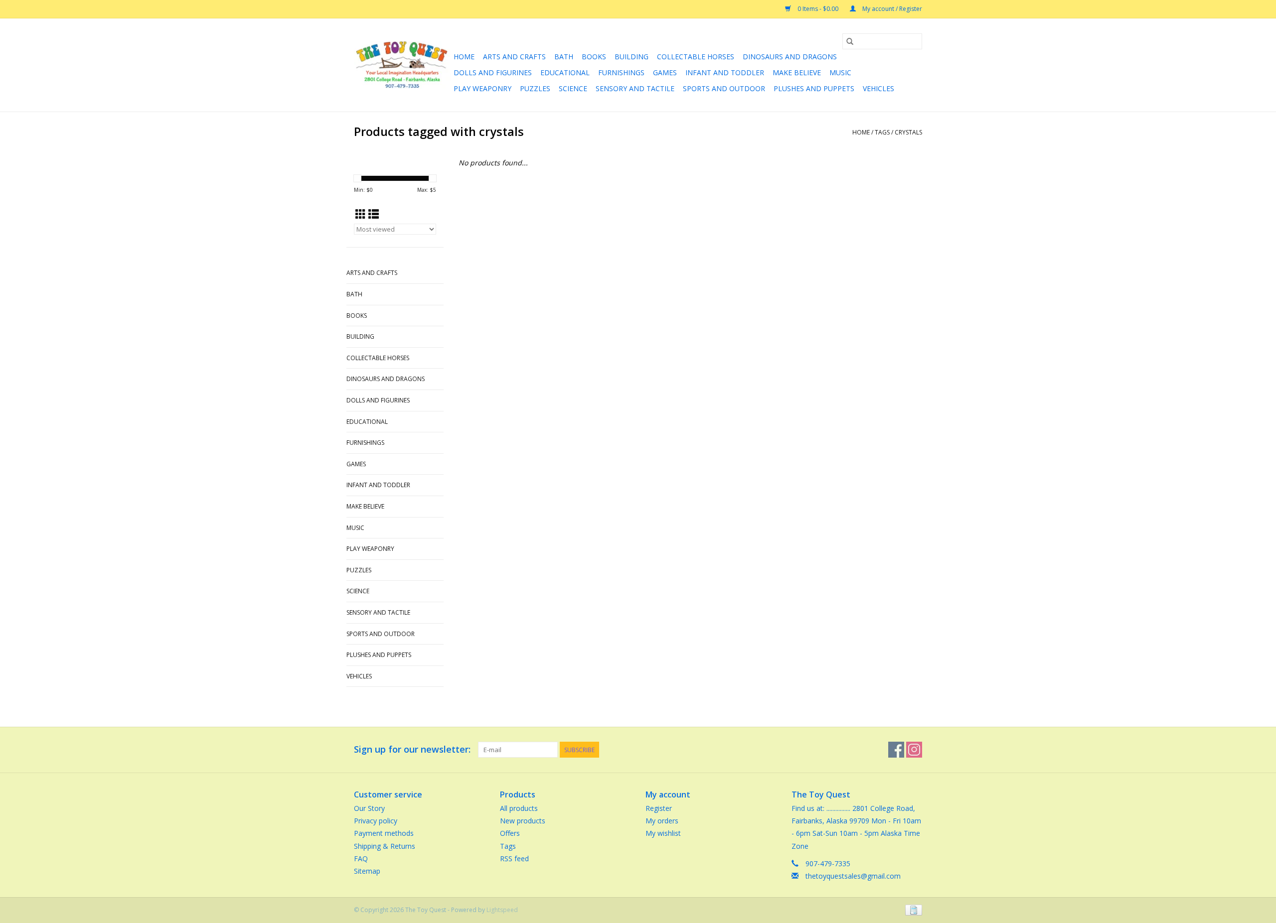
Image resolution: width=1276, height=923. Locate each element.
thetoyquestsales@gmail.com (853, 876)
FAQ (361, 858)
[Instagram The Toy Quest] (914, 750)
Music (840, 72)
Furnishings (621, 72)
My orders (661, 820)
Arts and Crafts (514, 56)
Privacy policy (375, 820)
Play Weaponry (482, 88)
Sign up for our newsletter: (412, 749)
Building (631, 56)
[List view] (373, 214)
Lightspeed (502, 910)
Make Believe (797, 72)
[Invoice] (912, 909)
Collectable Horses (695, 56)
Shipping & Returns (384, 846)
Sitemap (367, 871)
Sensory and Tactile (635, 88)
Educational (565, 72)
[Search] (849, 41)
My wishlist (663, 833)
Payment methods (384, 833)
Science (573, 88)
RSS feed (514, 858)
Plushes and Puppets (814, 88)
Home (464, 56)
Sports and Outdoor (724, 88)
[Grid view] (360, 214)
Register (658, 808)
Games (665, 72)
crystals (908, 132)
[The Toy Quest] (402, 65)
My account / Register (891, 8)
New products (522, 820)
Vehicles (878, 88)
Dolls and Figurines (493, 72)
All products (519, 808)
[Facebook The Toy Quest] (896, 750)
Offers (510, 833)
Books (594, 56)
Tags (882, 132)
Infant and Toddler (724, 72)
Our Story (369, 808)
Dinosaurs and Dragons (790, 56)
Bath (563, 56)
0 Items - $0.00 (818, 8)
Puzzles (535, 88)
